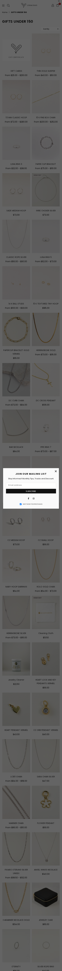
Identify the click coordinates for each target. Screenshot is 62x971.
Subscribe (31, 491)
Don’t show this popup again (32, 504)
